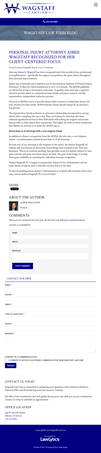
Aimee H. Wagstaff (27, 72)
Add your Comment (69, 220)
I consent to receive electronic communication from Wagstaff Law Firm (45, 360)
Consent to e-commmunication (21, 357)
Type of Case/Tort (15, 314)
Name (14, 233)
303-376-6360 (52, 21)
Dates (8, 324)
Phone (9, 295)
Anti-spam (63, 447)
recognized (50, 72)
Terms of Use (39, 447)
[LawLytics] (50, 439)
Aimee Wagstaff (23, 67)
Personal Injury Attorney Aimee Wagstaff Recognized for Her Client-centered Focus (44, 57)
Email (15, 242)
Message (16, 251)
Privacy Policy (52, 447)
